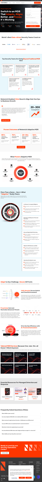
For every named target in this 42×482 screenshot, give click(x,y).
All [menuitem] (29, 463)
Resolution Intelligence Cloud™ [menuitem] (22, 464)
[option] (14, 111)
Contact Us (32, 0)
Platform (14, 2)
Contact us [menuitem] (38, 468)
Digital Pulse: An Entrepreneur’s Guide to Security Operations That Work (11, 0)
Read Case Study (5, 120)
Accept (22, 477)
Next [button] (28, 110)
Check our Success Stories (20, 49)
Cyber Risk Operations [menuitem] (12, 463)
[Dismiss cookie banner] (31, 467)
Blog (35, 0)
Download (6, 398)
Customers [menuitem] (38, 465)
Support (38, 0)
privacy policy (28, 470)
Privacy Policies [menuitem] (3, 475)
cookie (24, 470)
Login (40, 0)
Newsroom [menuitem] (38, 470)
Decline (28, 477)
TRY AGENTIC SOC (37, 2)
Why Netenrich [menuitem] (38, 463)
